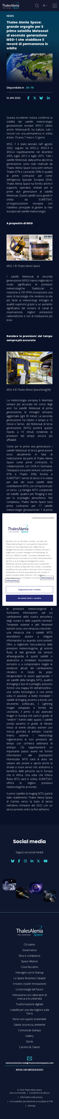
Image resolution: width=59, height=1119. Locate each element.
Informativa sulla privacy (31, 1097)
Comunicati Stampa (29, 1030)
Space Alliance (29, 961)
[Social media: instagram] (25, 861)
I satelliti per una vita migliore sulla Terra (29, 1011)
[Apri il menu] (54, 6)
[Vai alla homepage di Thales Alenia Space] (10, 5)
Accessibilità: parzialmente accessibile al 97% (31, 1101)
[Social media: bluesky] (41, 98)
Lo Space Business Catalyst (29, 978)
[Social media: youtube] (45, 861)
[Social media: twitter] (34, 98)
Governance (29, 950)
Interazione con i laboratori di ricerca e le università (29, 996)
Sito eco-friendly (18, 1092)
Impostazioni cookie (29, 589)
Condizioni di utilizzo (39, 1092)
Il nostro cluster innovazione (29, 984)
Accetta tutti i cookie (29, 598)
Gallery (29, 1036)
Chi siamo (29, 944)
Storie (29, 1041)
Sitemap (31, 1105)
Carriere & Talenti (29, 1047)
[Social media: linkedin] (48, 98)
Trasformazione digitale (29, 1004)
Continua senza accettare (43, 517)
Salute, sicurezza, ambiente (29, 1024)
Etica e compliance (29, 955)
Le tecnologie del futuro (29, 989)
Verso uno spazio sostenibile (29, 1019)
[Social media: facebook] (28, 98)
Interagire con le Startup (29, 972)
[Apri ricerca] (37, 5)
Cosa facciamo (29, 967)
